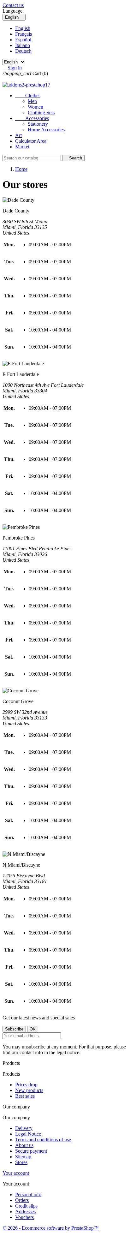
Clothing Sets (41, 112)
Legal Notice (28, 1134)
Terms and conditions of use (43, 1139)
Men (32, 101)
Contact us (13, 5)
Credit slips (26, 1206)
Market (22, 146)
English (22, 28)
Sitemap (23, 1156)
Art (18, 135)
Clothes (27, 95)
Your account (16, 1173)
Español (23, 39)
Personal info (28, 1194)
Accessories (32, 118)
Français (23, 34)
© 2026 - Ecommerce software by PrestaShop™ (51, 1228)
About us (24, 1145)
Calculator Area (30, 141)
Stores (21, 1162)
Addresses (25, 1211)
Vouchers (24, 1217)
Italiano (22, 45)
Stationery (38, 124)
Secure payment (31, 1151)
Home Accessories (46, 129)
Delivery (23, 1128)
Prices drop (26, 1084)
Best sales (25, 1096)
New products (29, 1090)
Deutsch (23, 51)
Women (35, 107)
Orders (22, 1200)
